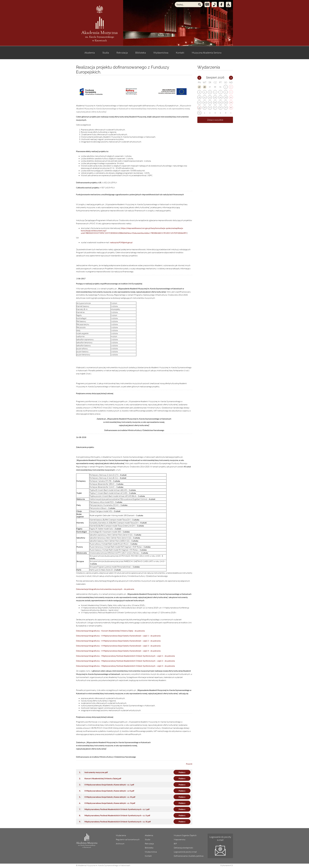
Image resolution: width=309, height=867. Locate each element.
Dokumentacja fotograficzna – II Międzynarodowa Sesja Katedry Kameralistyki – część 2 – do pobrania (118, 641)
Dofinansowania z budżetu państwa (188, 856)
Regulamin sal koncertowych (128, 839)
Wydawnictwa (160, 52)
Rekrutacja (122, 52)
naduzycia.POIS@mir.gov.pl (121, 242)
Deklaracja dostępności (183, 847)
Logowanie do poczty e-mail (185, 852)
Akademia (89, 52)
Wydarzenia (121, 835)
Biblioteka (140, 52)
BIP (175, 843)
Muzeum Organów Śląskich (185, 835)
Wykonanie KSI (226, 865)
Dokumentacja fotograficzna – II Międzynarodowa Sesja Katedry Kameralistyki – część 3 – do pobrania (118, 646)
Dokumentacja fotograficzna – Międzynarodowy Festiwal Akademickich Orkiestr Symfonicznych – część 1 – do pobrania (125, 656)
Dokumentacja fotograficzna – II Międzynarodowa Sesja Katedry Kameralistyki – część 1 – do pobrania (118, 635)
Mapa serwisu (179, 839)
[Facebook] (221, 4)
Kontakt (180, 52)
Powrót (189, 764)
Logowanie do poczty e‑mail (220, 838)
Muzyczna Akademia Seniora (206, 52)
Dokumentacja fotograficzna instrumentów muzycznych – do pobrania (105, 589)
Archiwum (120, 843)
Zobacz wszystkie (215, 119)
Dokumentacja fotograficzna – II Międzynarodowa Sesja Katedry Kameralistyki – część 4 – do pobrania (118, 651)
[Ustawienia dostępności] (228, 4)
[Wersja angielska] (207, 4)
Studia (105, 52)
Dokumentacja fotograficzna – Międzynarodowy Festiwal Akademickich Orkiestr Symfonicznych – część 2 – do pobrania (125, 661)
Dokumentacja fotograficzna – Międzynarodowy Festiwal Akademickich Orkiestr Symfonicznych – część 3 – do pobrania (125, 666)
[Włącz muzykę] (214, 4)
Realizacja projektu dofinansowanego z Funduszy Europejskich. (122, 69)
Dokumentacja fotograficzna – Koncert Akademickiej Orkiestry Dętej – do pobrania (110, 631)
